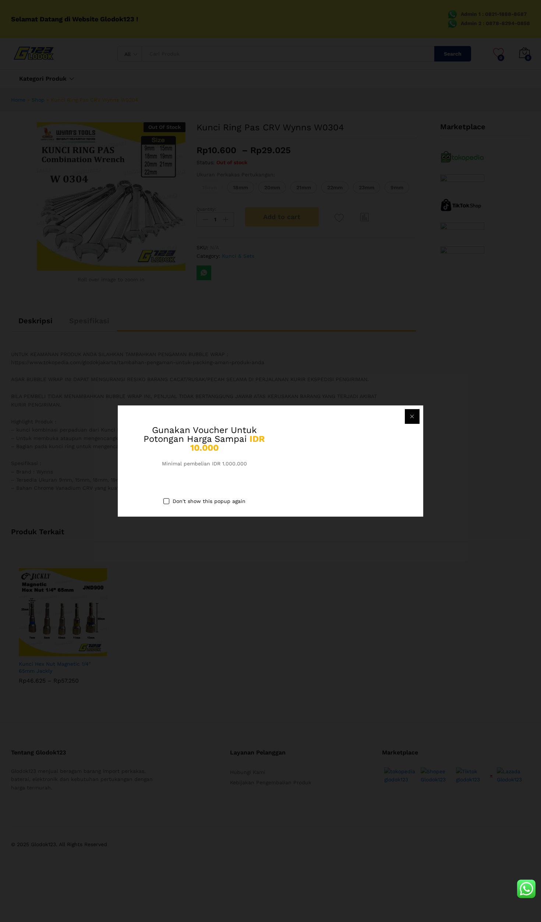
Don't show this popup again (209, 501)
